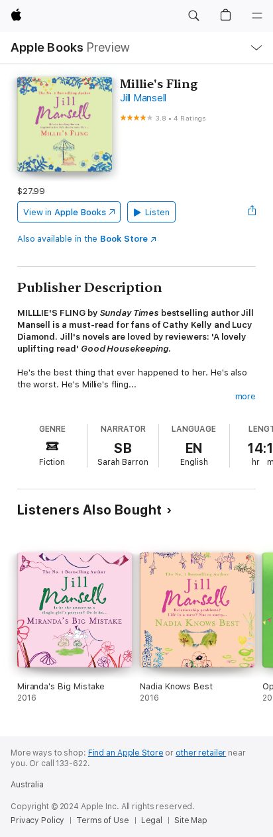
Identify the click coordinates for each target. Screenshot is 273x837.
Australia (27, 784)
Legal (151, 820)
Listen (157, 212)
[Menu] (257, 16)
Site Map (190, 820)
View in (64, 212)
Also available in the (82, 239)
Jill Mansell (143, 98)
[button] (193, 16)
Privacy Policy (37, 820)
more (245, 396)
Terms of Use (102, 820)
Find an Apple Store (126, 753)
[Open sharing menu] (251, 211)
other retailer (201, 753)
